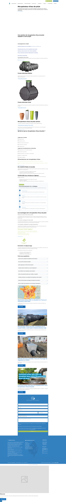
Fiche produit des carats (22, 107)
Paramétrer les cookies (35, 464)
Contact (55, 3)
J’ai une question (20, 11)
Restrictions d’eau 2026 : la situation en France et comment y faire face (32, 300)
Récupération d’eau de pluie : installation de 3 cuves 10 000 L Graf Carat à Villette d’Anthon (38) (32, 327)
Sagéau (45, 3)
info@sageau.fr (44, 444)
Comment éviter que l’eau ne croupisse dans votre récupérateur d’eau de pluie (32, 386)
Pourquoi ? (26, 442)
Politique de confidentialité (11, 462)
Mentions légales (18, 462)
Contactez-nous (20, 236)
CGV (22, 462)
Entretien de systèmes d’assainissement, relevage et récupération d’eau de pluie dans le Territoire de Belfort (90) (15, 455)
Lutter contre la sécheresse (29, 448)
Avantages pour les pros (28, 446)
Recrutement (25, 462)
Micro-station (14, 3)
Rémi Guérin (56, 462)
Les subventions (27, 443)
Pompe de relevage (27, 3)
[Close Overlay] (1, 501)
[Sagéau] (10, 3)
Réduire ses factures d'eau (29, 447)
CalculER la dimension (21, 165)
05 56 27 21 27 (44, 443)
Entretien (39, 3)
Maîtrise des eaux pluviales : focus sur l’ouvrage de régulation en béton (32, 359)
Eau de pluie (34, 3)
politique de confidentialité (37, 428)
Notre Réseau (50, 3)
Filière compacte (20, 3)
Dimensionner (27, 444)
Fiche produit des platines (22, 78)
